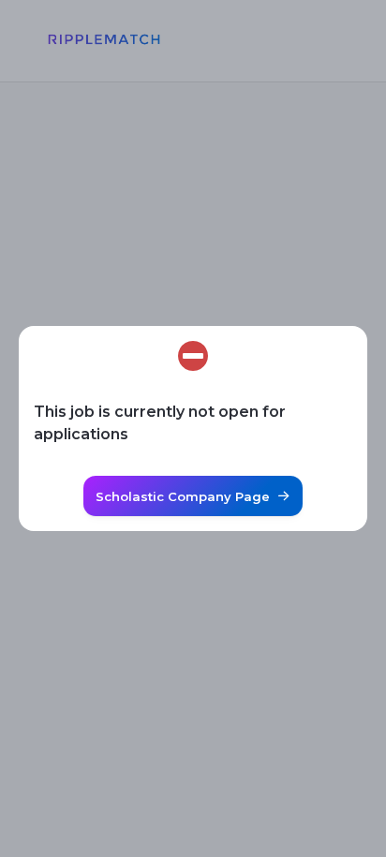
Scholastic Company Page (183, 496)
